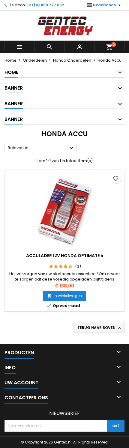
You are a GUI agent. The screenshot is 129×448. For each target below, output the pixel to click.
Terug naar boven (99, 327)
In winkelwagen (64, 295)
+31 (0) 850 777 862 (45, 5)
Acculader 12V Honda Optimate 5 (64, 256)
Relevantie (41, 148)
